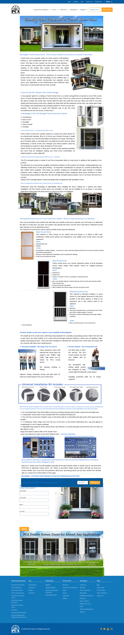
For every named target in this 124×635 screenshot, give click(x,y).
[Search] (111, 2)
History (65, 593)
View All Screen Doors (17, 585)
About (64, 590)
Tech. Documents (85, 590)
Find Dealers (95, 482)
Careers (65, 598)
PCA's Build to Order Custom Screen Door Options (79, 436)
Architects (32, 593)
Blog (82, 1)
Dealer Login (98, 1)
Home (69, 1)
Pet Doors (14, 610)
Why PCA (65, 585)
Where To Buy (107, 9)
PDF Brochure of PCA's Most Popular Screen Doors (38, 436)
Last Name (22, 497)
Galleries (48, 585)
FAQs (81, 606)
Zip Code (22, 511)
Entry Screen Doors (17, 590)
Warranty (82, 587)
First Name (23, 491)
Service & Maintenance (86, 609)
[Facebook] (101, 629)
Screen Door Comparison (70, 587)
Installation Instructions (86, 596)
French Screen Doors (17, 593)
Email (21, 504)
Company (75, 1)
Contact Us (89, 1)
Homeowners (33, 585)
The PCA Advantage (68, 434)
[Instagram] (111, 629)
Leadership (66, 596)
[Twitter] (104, 629)
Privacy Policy (101, 590)
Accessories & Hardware (18, 612)
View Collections (16, 587)
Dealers (31, 590)
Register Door (94, 9)
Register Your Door (85, 604)
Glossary (82, 612)
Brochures (83, 598)
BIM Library (83, 593)
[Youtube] (108, 629)
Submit (24, 529)
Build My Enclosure (51, 595)
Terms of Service (102, 593)
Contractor (32, 587)
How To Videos (84, 601)
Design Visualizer (50, 587)
